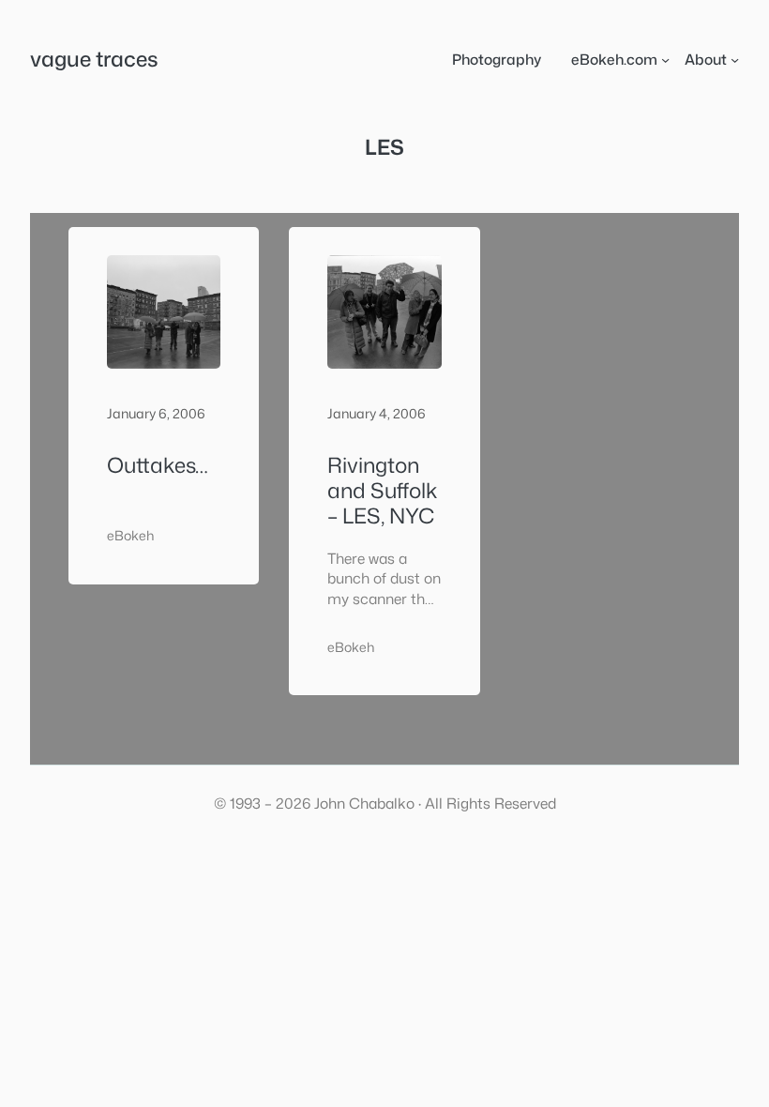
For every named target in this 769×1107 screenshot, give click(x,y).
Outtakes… (157, 465)
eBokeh (130, 535)
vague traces (94, 58)
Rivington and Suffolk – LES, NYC (382, 491)
